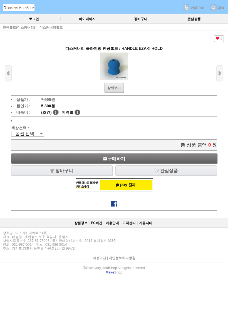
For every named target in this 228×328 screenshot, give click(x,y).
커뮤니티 (145, 223)
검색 (221, 8)
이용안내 (112, 223)
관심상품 (194, 19)
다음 (219, 73)
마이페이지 (87, 19)
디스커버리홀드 (51, 27)
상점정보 (81, 223)
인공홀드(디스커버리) (19, 27)
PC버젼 (96, 223)
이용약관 (99, 258)
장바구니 (140, 19)
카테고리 (197, 8)
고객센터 (129, 223)
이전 (8, 73)
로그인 (34, 19)
